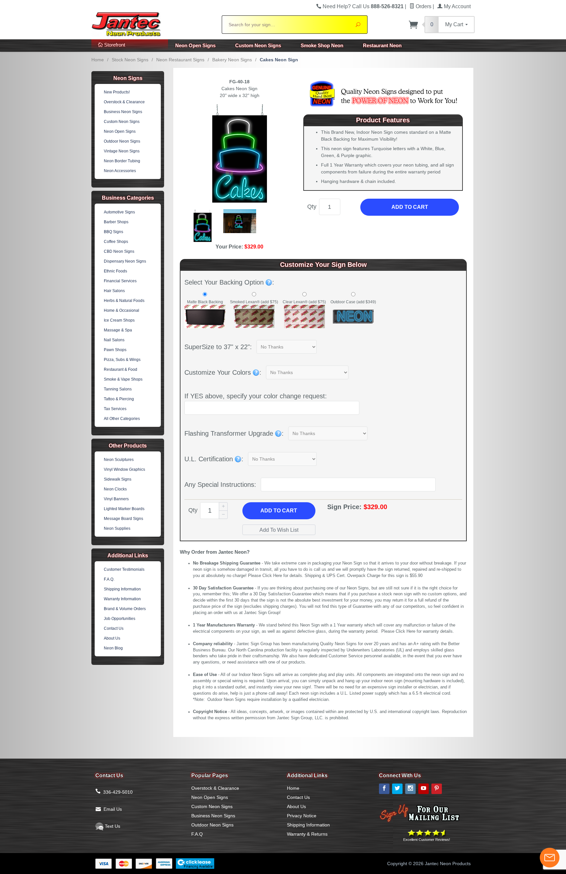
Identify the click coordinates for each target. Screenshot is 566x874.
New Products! (117, 92)
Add (278, 510)
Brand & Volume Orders (125, 608)
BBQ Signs (113, 231)
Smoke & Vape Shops (123, 379)
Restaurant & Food (120, 369)
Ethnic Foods (115, 271)
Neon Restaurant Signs (180, 59)
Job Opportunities (119, 618)
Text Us (112, 826)
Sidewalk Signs (117, 479)
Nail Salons (114, 340)
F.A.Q (197, 834)
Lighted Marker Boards (124, 509)
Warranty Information (122, 599)
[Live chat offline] (549, 857)
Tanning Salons (118, 389)
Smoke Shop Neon (322, 45)
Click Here (272, 575)
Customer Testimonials (124, 569)
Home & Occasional (121, 310)
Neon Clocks (115, 489)
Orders (422, 6)
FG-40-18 (239, 81)
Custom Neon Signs (258, 45)
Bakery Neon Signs (232, 59)
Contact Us (113, 628)
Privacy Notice (301, 815)
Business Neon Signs (123, 111)
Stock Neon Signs (130, 59)
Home (97, 59)
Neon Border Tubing (122, 161)
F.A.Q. (109, 579)
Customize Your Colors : (222, 372)
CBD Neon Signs (119, 251)
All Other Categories (122, 418)
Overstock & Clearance (124, 102)
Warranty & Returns (307, 834)
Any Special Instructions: (220, 484)
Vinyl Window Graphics (124, 469)
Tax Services (115, 409)
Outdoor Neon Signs (122, 141)
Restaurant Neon (382, 45)
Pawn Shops (115, 350)
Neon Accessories (120, 171)
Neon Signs (127, 78)
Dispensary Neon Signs (125, 261)
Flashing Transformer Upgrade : (234, 433)
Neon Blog (113, 648)
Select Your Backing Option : (229, 282)
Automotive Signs (119, 212)
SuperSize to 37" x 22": (218, 346)
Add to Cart (409, 207)
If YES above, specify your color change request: (255, 396)
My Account (457, 6)
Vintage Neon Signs (122, 151)
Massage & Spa (118, 330)
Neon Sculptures (119, 459)
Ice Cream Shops (119, 320)
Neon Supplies (117, 528)
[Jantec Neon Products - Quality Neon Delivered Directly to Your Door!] (152, 23)
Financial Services (120, 281)
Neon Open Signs (195, 45)
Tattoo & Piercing (119, 399)
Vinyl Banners (116, 499)
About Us (112, 638)
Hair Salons (114, 290)
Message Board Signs (123, 518)
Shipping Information (122, 589)
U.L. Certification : (213, 459)
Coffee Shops (116, 241)
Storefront (114, 45)
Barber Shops (116, 222)
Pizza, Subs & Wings (122, 359)
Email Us (113, 809)
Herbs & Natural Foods (124, 300)
